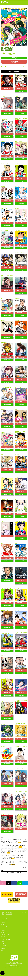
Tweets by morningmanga (14, 872)
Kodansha (9, 966)
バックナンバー (4, 924)
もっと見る (23, 867)
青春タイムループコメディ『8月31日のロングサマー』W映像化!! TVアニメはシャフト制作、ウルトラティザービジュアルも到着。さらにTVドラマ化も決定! (14, 841)
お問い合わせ (3, 945)
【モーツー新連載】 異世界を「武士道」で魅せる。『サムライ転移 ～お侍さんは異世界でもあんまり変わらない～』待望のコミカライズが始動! (14, 863)
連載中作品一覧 (4, 920)
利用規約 (3, 948)
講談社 (2, 950)
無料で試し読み (8, 88)
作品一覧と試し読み (5, 934)
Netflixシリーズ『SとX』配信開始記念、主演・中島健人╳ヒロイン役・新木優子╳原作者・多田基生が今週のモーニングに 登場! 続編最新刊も (14, 857)
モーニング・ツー (5, 927)
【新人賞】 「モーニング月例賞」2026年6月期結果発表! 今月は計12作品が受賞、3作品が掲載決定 (14, 846)
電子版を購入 (15, 58)
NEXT (14, 66)
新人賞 (2, 941)
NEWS (2, 943)
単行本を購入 (21, 91)
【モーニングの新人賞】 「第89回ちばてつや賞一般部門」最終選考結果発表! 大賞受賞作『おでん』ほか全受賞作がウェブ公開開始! (14, 851)
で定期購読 (14, 62)
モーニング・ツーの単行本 (6, 939)
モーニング (4, 919)
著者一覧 (3, 922)
